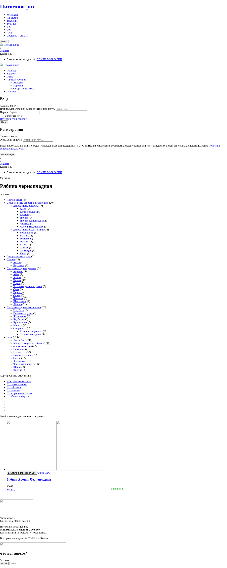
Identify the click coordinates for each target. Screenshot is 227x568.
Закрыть (4, 50)
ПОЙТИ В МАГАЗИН (49, 59)
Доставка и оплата (17, 35)
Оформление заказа (24, 88)
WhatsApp (12, 17)
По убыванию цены (18, 396)
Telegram (11, 20)
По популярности (17, 384)
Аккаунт (18, 82)
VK (9, 26)
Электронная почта (11, 139)
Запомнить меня (13, 115)
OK (9, 29)
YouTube (11, 23)
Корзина (18, 85)
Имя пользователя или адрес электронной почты (27, 108)
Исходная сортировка (19, 381)
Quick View (43, 472)
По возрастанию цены (19, 393)
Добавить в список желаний (22, 473)
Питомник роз (17, 6)
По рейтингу (14, 387)
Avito (9, 32)
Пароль (4, 112)
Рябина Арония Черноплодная (29, 479)
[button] (113, 47)
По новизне (13, 390)
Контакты (12, 14)
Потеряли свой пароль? (13, 118)
